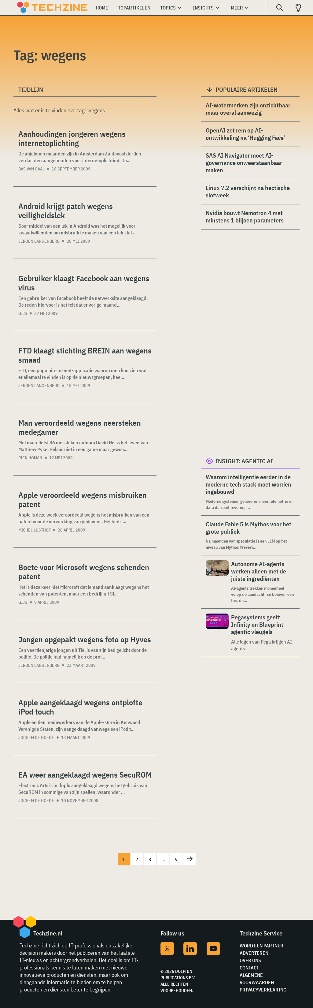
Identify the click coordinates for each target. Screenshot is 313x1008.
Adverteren (254, 953)
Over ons (250, 960)
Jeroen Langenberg (39, 241)
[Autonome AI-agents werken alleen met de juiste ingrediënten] (217, 581)
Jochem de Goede (36, 737)
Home (102, 8)
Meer (237, 8)
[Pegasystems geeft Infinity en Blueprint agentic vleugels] (217, 633)
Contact (249, 968)
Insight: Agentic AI (244, 461)
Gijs (22, 313)
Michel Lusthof (34, 530)
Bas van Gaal (31, 169)
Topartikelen (134, 8)
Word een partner (261, 946)
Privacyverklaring (263, 990)
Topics (168, 8)
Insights (203, 8)
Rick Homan (30, 458)
